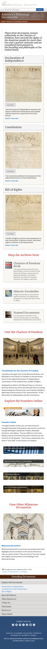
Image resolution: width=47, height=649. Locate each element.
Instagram (20, 625)
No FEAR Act (26, 635)
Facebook (13, 625)
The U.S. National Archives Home (19, 4)
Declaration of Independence (12, 586)
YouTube (27, 625)
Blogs (30, 625)
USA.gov (33, 635)
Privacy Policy (27, 633)
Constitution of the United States (14, 589)
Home (3, 22)
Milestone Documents (11, 545)
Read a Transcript (12, 245)
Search (40, 10)
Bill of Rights (7, 591)
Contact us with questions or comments (14, 572)
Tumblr (23, 625)
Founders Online (9, 422)
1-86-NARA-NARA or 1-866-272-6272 (23, 641)
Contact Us (9, 633)
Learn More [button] (10, 105)
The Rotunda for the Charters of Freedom (20, 370)
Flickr (34, 625)
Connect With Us (23, 621)
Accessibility (18, 633)
